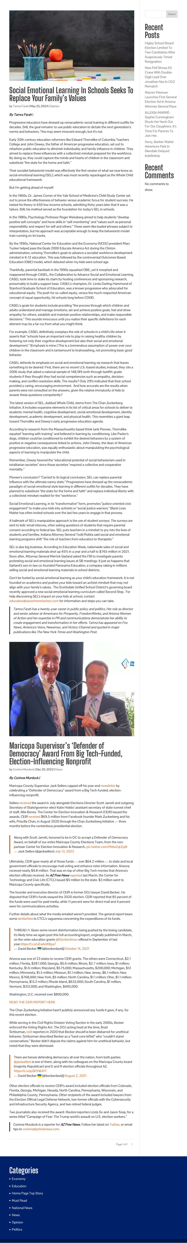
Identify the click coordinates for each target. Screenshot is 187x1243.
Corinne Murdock (24, 769)
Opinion (55, 106)
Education (19, 1186)
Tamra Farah (21, 106)
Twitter (114, 1124)
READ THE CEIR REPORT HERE (32, 1002)
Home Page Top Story (27, 1193)
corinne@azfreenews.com (41, 1129)
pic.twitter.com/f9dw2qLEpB (106, 847)
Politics (17, 1229)
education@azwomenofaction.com (34, 601)
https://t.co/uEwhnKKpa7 (38, 944)
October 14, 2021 (77, 948)
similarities (25, 918)
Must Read (19, 1200)
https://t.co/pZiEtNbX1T (30, 1071)
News (58, 769)
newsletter (108, 786)
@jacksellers (22, 1062)
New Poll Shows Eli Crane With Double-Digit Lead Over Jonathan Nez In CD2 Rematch (160, 77)
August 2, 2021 (76, 1076)
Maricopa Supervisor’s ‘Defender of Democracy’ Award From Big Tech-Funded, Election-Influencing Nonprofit (66, 753)
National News (22, 1208)
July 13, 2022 (64, 851)
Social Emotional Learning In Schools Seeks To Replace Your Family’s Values (71, 94)
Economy (19, 1179)
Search (172, 14)
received (25, 803)
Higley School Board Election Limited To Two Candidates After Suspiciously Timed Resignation (160, 52)
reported (76, 875)
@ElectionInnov (67, 939)
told (29, 1032)
